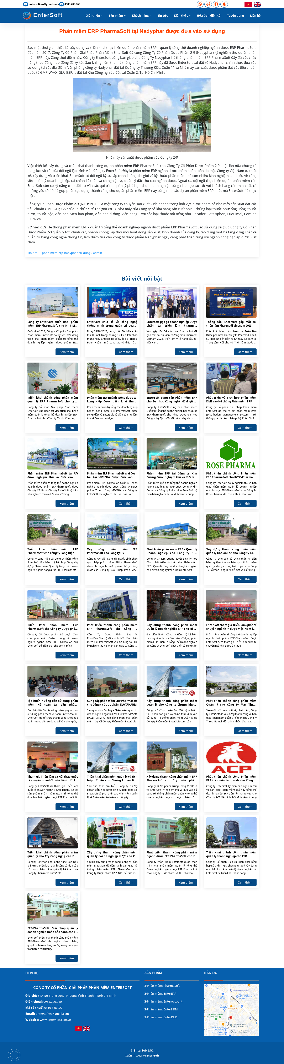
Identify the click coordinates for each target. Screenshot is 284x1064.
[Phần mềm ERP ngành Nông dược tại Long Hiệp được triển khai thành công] (112, 378)
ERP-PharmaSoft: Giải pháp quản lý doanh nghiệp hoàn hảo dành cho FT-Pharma (52, 930)
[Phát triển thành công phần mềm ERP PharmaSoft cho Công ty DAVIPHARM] (112, 605)
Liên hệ (255, 15)
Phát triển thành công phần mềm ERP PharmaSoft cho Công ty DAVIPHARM (112, 627)
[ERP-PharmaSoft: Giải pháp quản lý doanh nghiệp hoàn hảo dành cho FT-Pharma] (52, 908)
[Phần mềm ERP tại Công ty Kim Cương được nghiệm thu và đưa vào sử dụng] (172, 453)
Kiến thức (181, 15)
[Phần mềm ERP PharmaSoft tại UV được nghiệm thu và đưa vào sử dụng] (52, 453)
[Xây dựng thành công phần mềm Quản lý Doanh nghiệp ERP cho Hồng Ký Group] (172, 605)
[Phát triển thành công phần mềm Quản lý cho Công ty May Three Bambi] (231, 681)
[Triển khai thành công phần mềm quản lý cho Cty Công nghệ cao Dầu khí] (52, 832)
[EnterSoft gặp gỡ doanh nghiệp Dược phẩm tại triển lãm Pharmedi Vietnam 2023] (172, 302)
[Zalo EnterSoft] (208, 4)
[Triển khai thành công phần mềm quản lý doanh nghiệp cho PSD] (231, 832)
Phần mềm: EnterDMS (162, 1017)
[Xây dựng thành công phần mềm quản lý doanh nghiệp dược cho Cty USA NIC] (112, 832)
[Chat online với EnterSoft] (224, 4)
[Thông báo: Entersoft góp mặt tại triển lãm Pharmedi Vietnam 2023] (231, 302)
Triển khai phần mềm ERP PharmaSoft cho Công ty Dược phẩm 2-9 (52, 627)
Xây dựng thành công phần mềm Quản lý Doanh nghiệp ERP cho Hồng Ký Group (172, 627)
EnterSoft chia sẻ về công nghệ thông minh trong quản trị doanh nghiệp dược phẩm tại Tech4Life (112, 324)
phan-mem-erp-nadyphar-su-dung (66, 253)
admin (97, 253)
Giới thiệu (93, 15)
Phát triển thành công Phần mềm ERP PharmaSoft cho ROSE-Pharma (231, 475)
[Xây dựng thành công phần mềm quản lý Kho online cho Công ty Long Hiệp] (231, 529)
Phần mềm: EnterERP (161, 993)
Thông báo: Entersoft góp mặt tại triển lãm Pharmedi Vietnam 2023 (231, 323)
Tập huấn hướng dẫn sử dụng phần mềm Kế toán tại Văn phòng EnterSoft (52, 703)
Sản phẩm (116, 15)
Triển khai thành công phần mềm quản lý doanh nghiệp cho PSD (231, 854)
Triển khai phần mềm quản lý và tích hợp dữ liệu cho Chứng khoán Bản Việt (112, 779)
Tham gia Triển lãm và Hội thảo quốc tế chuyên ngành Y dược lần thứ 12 (52, 778)
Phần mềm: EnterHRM (162, 1009)
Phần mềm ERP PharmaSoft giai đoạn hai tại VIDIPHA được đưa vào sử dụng (112, 475)
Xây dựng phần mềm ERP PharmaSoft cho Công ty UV (112, 551)
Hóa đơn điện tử (209, 15)
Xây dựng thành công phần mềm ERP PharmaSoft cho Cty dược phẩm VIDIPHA (172, 779)
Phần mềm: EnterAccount (164, 1001)
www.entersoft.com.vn (55, 1020)
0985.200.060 (52, 1002)
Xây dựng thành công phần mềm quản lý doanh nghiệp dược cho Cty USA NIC (112, 854)
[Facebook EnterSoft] (216, 4)
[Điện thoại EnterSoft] (200, 4)
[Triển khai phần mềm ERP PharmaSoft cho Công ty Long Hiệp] (52, 529)
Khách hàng (140, 15)
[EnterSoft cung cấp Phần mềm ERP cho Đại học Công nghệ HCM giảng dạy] (172, 378)
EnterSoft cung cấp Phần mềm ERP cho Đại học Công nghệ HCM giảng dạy (172, 400)
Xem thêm (67, 352)
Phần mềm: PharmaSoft (163, 985)
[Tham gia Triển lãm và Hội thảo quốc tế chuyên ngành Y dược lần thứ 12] (52, 757)
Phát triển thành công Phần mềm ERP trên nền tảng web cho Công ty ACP (231, 779)
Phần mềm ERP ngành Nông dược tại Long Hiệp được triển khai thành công (112, 400)
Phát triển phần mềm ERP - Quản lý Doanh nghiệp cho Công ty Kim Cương (172, 551)
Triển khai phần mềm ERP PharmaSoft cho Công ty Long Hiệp (52, 551)
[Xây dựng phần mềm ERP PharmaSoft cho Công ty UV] (112, 529)
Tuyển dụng (235, 15)
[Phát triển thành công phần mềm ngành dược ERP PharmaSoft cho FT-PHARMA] (172, 832)
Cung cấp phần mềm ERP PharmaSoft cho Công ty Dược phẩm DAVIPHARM (112, 702)
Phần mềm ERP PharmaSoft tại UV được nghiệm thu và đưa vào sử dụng (52, 475)
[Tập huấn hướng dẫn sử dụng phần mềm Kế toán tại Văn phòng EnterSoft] (52, 681)
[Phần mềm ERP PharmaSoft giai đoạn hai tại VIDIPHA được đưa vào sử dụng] (112, 453)
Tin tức (163, 15)
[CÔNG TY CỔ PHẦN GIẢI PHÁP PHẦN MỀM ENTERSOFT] (14, 1055)
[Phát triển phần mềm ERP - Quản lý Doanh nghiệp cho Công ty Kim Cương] (172, 529)
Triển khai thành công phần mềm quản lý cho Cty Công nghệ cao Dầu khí (52, 854)
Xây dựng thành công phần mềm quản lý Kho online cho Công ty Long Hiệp (231, 551)
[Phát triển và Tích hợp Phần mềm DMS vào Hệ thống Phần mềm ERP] (231, 378)
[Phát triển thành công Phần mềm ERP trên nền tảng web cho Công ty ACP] (231, 757)
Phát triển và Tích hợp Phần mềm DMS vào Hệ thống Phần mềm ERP (231, 399)
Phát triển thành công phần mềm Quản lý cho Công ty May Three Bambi (231, 703)
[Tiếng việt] (248, 4)
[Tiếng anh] (257, 4)
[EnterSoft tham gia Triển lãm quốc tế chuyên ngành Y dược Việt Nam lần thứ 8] (231, 605)
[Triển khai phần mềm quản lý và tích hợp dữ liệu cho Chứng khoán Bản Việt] (112, 757)
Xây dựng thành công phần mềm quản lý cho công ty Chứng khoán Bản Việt (172, 703)
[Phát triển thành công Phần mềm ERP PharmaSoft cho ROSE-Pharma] (231, 453)
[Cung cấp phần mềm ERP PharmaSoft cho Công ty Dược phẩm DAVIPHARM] (112, 681)
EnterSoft (47, 15)
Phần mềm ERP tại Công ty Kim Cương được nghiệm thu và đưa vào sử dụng (172, 475)
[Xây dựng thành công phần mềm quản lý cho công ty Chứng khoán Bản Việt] (172, 681)
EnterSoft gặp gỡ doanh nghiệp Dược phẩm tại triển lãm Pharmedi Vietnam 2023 (172, 324)
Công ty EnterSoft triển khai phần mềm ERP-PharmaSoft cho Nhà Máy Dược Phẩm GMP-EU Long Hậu (52, 324)
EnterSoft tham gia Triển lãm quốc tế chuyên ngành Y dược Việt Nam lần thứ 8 (231, 627)
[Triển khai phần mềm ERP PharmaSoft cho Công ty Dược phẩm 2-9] (52, 605)
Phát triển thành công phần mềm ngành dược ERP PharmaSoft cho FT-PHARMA (172, 854)
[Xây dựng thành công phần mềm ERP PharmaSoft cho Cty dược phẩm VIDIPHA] (172, 757)
